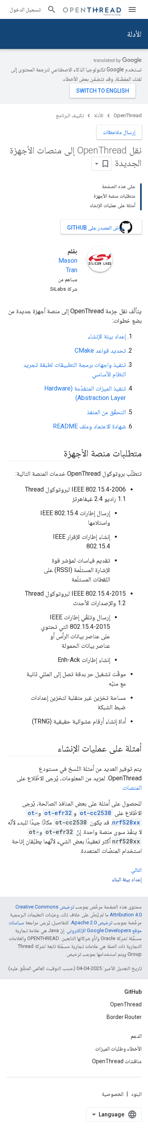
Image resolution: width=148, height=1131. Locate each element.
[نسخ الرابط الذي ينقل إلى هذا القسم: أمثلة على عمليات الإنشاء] (50, 749)
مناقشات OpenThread (117, 1061)
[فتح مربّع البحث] (51, 9)
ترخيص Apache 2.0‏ (91, 922)
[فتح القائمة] (132, 9)
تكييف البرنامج (70, 115)
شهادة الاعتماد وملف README (89, 426)
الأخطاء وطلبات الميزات (118, 1048)
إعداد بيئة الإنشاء (107, 336)
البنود (136, 1094)
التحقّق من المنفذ (106, 412)
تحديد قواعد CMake (100, 350)
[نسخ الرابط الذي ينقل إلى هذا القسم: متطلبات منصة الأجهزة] (56, 454)
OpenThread (128, 115)
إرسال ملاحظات (119, 132)
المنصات (132, 787)
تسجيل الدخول (25, 9)
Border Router (124, 1017)
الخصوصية (113, 1094)
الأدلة (134, 34)
